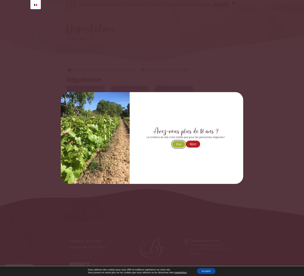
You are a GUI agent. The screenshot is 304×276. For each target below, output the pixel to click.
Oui (178, 144)
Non (193, 144)
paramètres (181, 272)
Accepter (206, 271)
